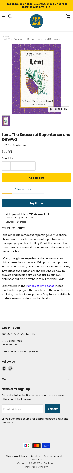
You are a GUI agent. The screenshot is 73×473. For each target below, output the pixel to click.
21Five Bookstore (15, 145)
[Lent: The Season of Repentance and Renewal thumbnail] (6, 121)
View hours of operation (25, 351)
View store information (16, 222)
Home (5, 36)
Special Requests (53, 456)
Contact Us (28, 334)
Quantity (7, 158)
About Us (35, 456)
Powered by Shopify (36, 466)
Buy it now (36, 203)
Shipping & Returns (16, 456)
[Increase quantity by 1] (31, 166)
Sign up (53, 409)
